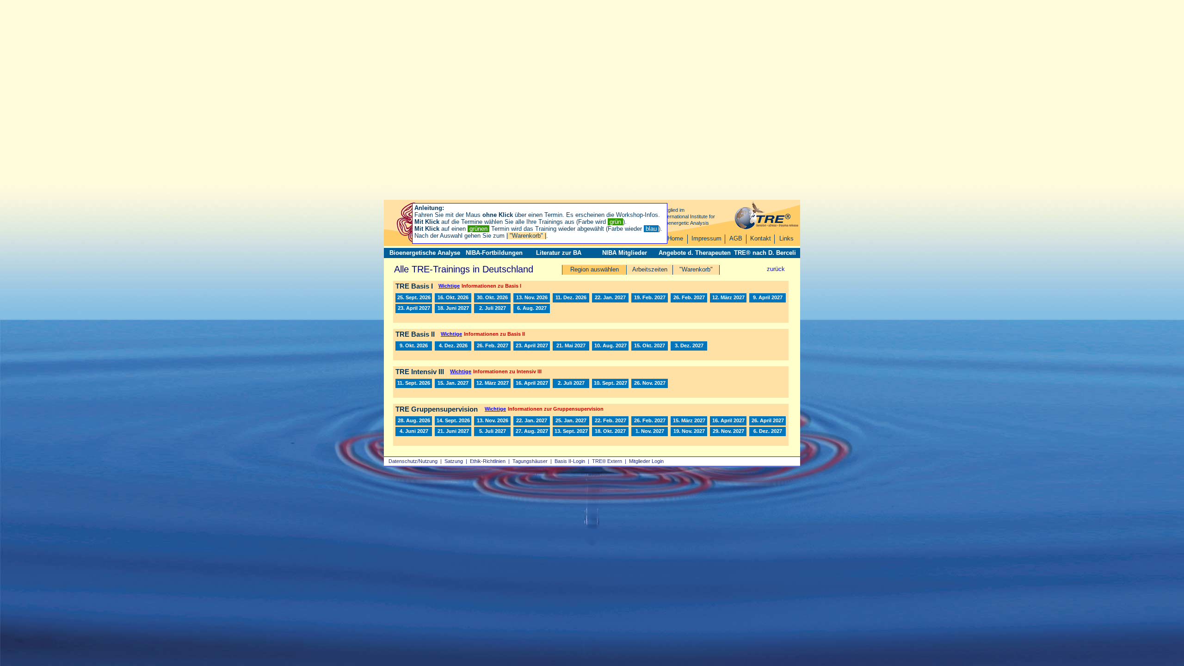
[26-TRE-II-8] (413, 346)
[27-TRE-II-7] (689, 346)
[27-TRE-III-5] (610, 383)
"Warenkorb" (696, 269)
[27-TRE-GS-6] (689, 421)
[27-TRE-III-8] (649, 383)
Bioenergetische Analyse (424, 252)
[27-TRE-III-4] (571, 383)
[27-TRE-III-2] (492, 383)
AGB (735, 238)
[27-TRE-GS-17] (610, 431)
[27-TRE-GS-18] (649, 431)
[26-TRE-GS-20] (492, 421)
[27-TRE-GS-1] (531, 421)
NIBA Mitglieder (624, 252)
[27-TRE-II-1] (492, 346)
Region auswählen (594, 269)
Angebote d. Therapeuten (695, 252)
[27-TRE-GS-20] (728, 431)
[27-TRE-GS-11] (453, 431)
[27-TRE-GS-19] (689, 431)
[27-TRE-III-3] (531, 383)
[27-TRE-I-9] (453, 308)
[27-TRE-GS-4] (610, 421)
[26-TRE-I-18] (571, 297)
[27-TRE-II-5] (610, 346)
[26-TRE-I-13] (413, 297)
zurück (776, 268)
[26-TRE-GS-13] (413, 421)
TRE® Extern (607, 461)
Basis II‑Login (570, 461)
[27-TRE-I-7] (767, 297)
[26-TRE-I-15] (492, 297)
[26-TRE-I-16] (531, 297)
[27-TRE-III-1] (453, 383)
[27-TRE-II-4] (571, 346)
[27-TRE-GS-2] (571, 421)
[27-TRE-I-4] (689, 297)
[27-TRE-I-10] (492, 308)
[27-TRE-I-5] (728, 297)
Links (786, 238)
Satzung (453, 461)
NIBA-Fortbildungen (494, 252)
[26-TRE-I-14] (453, 297)
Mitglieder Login (646, 461)
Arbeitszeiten (649, 269)
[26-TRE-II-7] (453, 346)
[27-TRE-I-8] (413, 308)
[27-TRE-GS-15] (571, 431)
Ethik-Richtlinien (488, 461)
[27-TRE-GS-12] (492, 431)
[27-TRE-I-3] (649, 297)
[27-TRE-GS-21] (767, 431)
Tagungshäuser (530, 461)
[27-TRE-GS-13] (531, 431)
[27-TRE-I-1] (610, 297)
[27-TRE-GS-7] (728, 421)
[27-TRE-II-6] (649, 346)
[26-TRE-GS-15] (453, 421)
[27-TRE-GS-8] (767, 421)
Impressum (706, 238)
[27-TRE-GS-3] (649, 421)
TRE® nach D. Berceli (765, 252)
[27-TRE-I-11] (531, 308)
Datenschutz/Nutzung (413, 461)
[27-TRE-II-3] (531, 346)
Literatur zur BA (558, 252)
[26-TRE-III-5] (413, 383)
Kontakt (760, 238)
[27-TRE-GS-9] (413, 431)
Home (675, 238)
